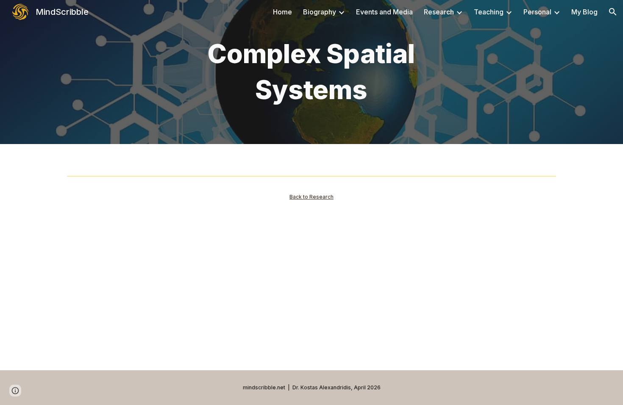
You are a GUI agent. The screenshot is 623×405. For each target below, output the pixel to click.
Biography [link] (319, 12)
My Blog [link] (584, 12)
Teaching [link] (488, 12)
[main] (311, 72)
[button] (613, 12)
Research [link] (439, 12)
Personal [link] (537, 12)
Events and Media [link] (384, 12)
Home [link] (282, 12)
